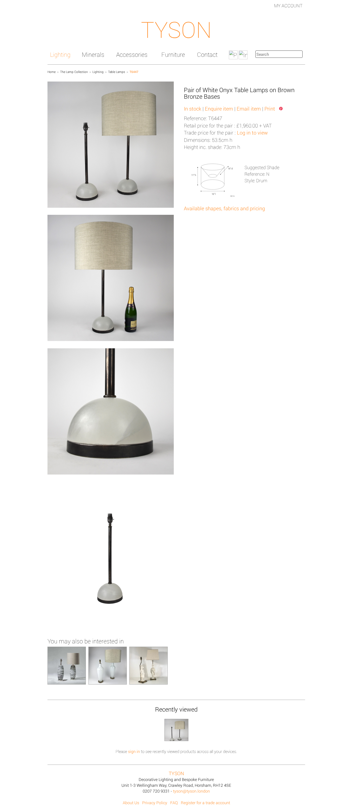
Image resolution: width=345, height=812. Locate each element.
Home (51, 72)
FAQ (174, 802)
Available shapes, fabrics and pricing (224, 208)
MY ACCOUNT (288, 6)
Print (269, 108)
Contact (207, 54)
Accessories (131, 54)
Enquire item (219, 108)
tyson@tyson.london (191, 791)
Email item (249, 108)
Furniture (173, 54)
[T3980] (67, 665)
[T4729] (148, 665)
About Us (131, 802)
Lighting (60, 54)
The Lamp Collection (74, 72)
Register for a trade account (205, 802)
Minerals (93, 54)
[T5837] (108, 665)
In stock (192, 108)
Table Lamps (116, 72)
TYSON (176, 29)
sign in (134, 751)
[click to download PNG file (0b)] (110, 558)
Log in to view (252, 132)
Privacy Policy (154, 802)
